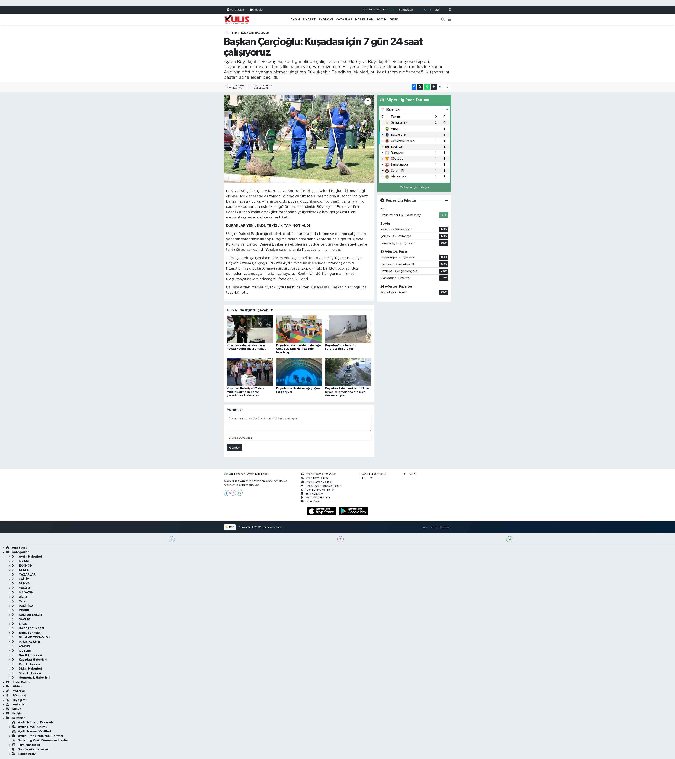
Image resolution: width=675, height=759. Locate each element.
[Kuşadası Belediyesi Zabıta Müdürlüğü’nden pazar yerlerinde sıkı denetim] (250, 372)
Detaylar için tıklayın (414, 187)
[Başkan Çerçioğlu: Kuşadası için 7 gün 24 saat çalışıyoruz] (299, 139)
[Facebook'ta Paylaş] (414, 87)
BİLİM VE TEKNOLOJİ (34, 637)
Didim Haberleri (30, 668)
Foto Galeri (237, 9)
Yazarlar (18, 691)
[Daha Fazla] (434, 87)
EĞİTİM (381, 19)
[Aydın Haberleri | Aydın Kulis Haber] (237, 19)
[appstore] (322, 510)
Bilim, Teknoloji (29, 632)
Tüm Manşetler (315, 493)
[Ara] (443, 19)
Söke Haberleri (29, 673)
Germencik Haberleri (34, 677)
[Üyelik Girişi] (448, 10)
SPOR (22, 623)
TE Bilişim (445, 527)
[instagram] (341, 539)
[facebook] (172, 539)
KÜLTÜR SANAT (30, 614)
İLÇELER (24, 650)
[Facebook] (227, 493)
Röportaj (19, 695)
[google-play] (353, 510)
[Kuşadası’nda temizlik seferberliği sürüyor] (348, 329)
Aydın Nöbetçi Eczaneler (321, 474)
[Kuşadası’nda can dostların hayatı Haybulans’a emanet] (250, 329)
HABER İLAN (364, 19)
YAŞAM (24, 587)
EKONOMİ (326, 19)
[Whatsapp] (240, 493)
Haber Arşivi (313, 501)
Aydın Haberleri (30, 556)
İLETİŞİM (367, 478)
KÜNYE (412, 474)
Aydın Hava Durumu (317, 478)
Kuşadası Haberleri (255, 33)
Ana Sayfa (19, 547)
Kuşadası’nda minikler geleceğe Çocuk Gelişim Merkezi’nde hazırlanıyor (298, 349)
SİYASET (309, 19)
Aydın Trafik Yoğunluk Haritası (323, 486)
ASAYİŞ (24, 646)
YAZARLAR (344, 19)
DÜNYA (24, 583)
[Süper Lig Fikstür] (446, 200)
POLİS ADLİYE (29, 641)
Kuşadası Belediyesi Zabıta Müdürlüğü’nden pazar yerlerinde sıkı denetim (246, 392)
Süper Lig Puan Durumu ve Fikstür (43, 740)
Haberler (230, 33)
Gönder (234, 447)
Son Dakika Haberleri (318, 497)
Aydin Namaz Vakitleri (319, 482)
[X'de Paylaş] (420, 87)
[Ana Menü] (449, 19)
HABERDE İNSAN (31, 628)
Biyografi (19, 700)
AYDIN (295, 19)
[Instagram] (233, 493)
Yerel (22, 601)
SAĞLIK (24, 619)
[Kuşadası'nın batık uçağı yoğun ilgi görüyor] (299, 372)
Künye (16, 709)
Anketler (19, 704)
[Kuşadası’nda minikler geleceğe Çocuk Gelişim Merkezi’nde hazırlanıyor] (299, 329)
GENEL (395, 19)
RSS (231, 527)
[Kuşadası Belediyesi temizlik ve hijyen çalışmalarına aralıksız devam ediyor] (348, 372)
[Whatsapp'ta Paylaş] (427, 87)
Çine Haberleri (29, 664)
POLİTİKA (25, 605)
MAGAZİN (25, 592)
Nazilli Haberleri (30, 655)
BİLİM (22, 596)
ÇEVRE (23, 610)
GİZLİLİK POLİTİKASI (374, 474)
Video (17, 686)
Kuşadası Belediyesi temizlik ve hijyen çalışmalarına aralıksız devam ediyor (347, 392)
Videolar (258, 9)
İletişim (17, 713)
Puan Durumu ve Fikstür (320, 490)
